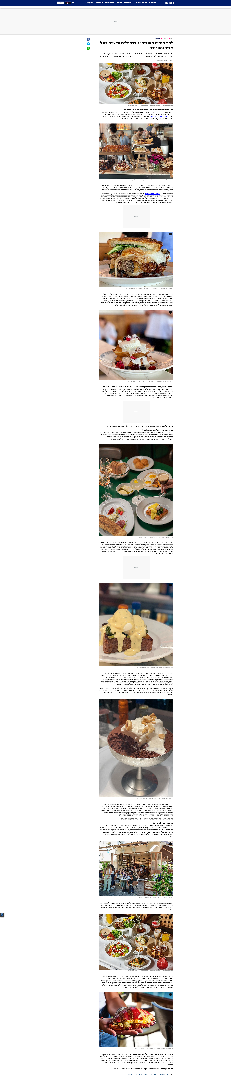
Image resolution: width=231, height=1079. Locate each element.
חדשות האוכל (156, 38)
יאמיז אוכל (165, 38)
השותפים (99, 3)
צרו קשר (90, 3)
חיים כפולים (128, 3)
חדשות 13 (152, 3)
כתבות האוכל (138, 1074)
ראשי (171, 38)
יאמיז (146, 1074)
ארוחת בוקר (163, 1074)
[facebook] (88, 39)
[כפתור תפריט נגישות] (2, 914)
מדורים (119, 3)
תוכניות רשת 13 (141, 3)
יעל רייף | (170, 60)
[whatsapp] (88, 48)
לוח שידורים (109, 3)
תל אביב (130, 1074)
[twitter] (88, 43)
